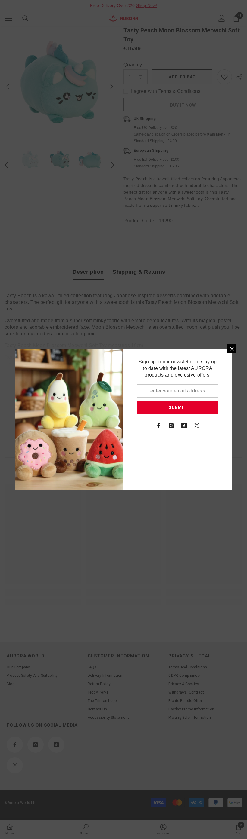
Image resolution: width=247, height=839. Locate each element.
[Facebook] (158, 425)
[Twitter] (196, 425)
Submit (177, 407)
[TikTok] (184, 425)
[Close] (231, 348)
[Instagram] (171, 425)
